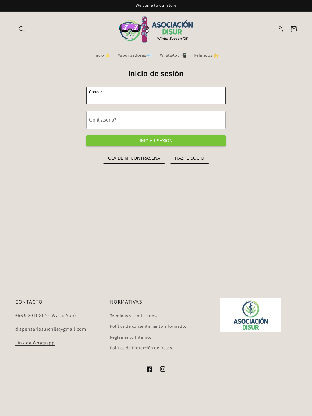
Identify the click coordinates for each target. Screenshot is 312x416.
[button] (22, 29)
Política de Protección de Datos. (141, 348)
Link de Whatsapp (35, 343)
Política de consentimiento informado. (148, 326)
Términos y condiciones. (133, 315)
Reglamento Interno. (130, 337)
